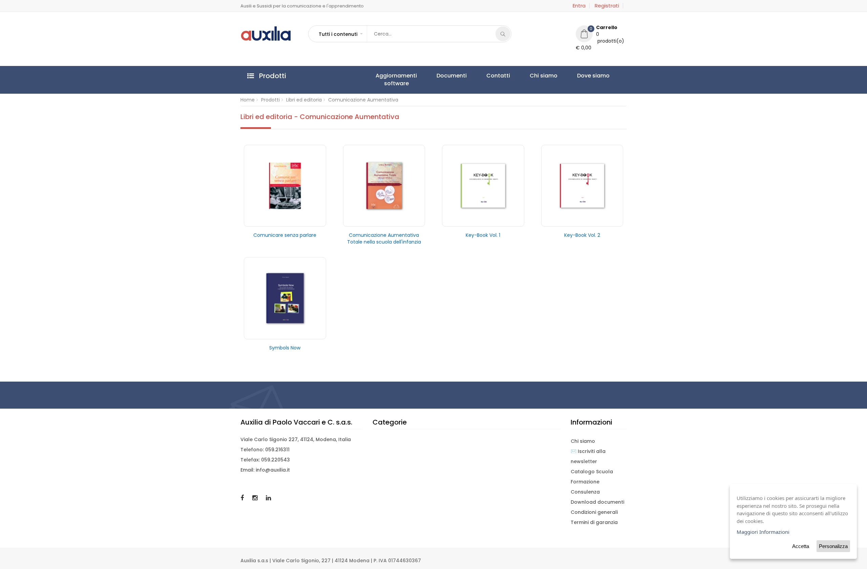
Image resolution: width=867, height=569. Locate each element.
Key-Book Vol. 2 (582, 235)
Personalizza (833, 546)
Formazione (585, 481)
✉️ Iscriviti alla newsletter (588, 456)
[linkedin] (268, 498)
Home (247, 99)
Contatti (466, 75)
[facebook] (243, 498)
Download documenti (597, 502)
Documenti (432, 75)
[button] (340, 34)
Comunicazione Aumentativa (363, 99)
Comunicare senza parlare (284, 235)
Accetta (800, 546)
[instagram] (255, 498)
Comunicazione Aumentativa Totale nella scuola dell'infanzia (384, 238)
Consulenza (585, 491)
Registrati (607, 5)
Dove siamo (535, 75)
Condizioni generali (594, 512)
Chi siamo (498, 75)
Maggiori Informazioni (763, 531)
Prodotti (270, 99)
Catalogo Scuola (592, 471)
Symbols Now (284, 347)
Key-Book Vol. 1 (483, 235)
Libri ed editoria (304, 99)
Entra (579, 5)
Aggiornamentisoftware (389, 79)
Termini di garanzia (594, 522)
